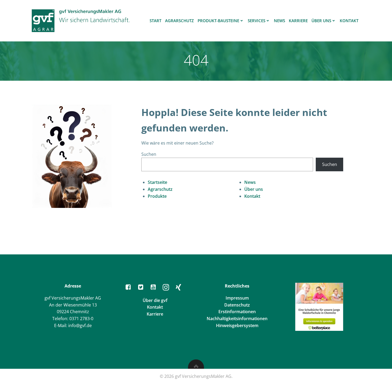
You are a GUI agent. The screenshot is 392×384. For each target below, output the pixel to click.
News (279, 20)
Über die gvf (155, 300)
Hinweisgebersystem (237, 325)
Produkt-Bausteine (218, 20)
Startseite (157, 182)
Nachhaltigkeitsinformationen (237, 318)
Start (155, 20)
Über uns (321, 20)
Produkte (157, 196)
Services (256, 20)
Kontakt (349, 20)
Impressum (237, 298)
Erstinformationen (237, 312)
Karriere (298, 20)
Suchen (148, 154)
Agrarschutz (179, 20)
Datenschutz (237, 305)
